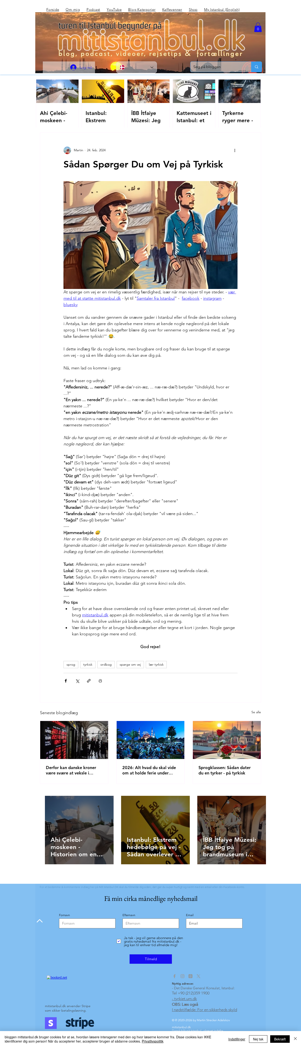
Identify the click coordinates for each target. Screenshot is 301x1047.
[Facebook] (174, 976)
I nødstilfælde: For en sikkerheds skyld (204, 1009)
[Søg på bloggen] (256, 67)
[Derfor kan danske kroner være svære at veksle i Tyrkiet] (74, 740)
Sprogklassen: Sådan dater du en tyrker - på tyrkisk (224, 770)
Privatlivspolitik (152, 1041)
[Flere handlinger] (235, 150)
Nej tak (258, 1039)
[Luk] (295, 1039)
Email (190, 915)
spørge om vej (130, 664)
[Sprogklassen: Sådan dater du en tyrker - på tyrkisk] (227, 740)
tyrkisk (87, 664)
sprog (71, 664)
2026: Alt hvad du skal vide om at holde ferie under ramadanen (149, 770)
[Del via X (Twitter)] (77, 681)
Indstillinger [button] (236, 1039)
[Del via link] (89, 681)
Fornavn (64, 915)
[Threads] (190, 976)
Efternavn (129, 915)
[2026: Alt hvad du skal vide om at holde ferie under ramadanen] (151, 740)
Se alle (256, 712)
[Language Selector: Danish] (136, 67)
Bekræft (280, 1039)
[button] (258, 27)
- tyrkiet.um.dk (184, 998)
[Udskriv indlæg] (100, 681)
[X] (198, 976)
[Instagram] (182, 976)
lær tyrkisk (156, 664)
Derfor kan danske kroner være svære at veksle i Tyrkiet (71, 770)
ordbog (106, 664)
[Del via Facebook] (65, 681)
